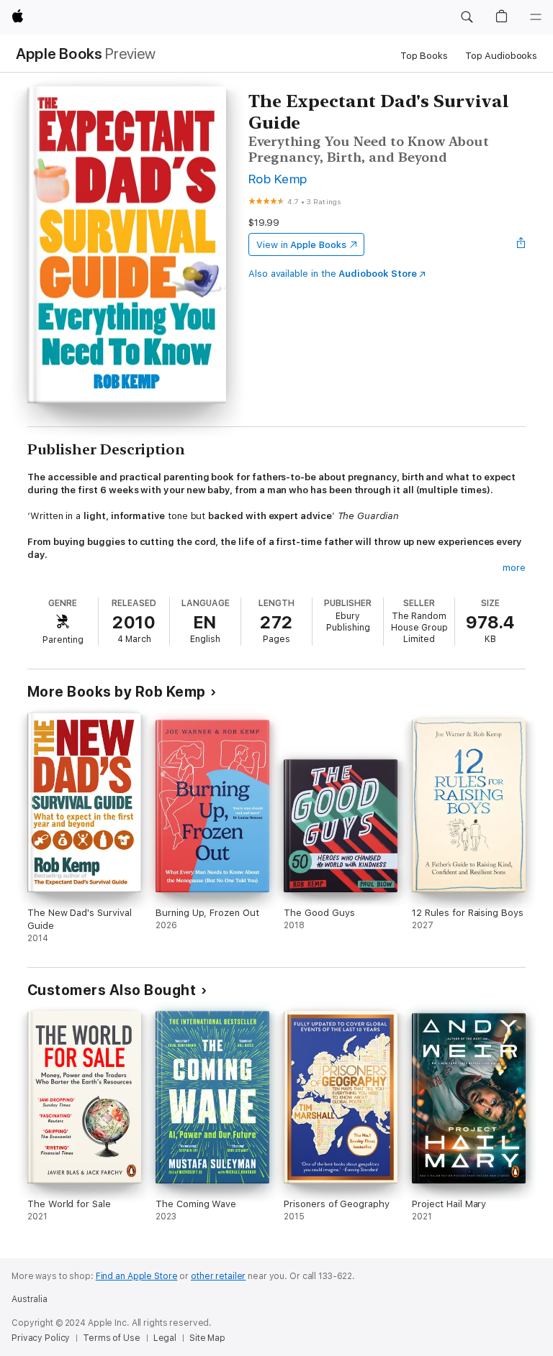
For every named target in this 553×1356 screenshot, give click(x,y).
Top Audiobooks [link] (501, 55)
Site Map (207, 1338)
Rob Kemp (277, 178)
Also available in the (332, 273)
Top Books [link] (424, 55)
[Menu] (535, 17)
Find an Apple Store (137, 1276)
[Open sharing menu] (521, 244)
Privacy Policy (41, 1338)
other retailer (218, 1276)
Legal (164, 1338)
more (514, 567)
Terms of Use (111, 1338)
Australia (30, 1299)
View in (301, 244)
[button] (466, 17)
